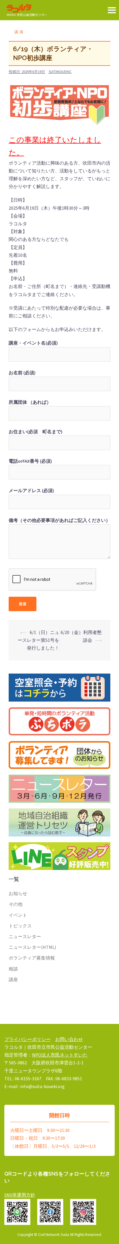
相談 (13, 969)
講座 (19, 31)
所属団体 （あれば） (30, 402)
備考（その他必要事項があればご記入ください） (59, 520)
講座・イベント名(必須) (33, 343)
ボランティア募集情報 (32, 958)
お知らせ (18, 893)
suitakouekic (60, 71)
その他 (16, 904)
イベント (18, 915)
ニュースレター (25, 936)
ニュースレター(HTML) (32, 947)
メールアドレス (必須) (31, 490)
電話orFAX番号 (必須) (30, 461)
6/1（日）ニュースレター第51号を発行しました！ (38, 640)
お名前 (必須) (22, 372)
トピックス (20, 926)
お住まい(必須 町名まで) (35, 431)
